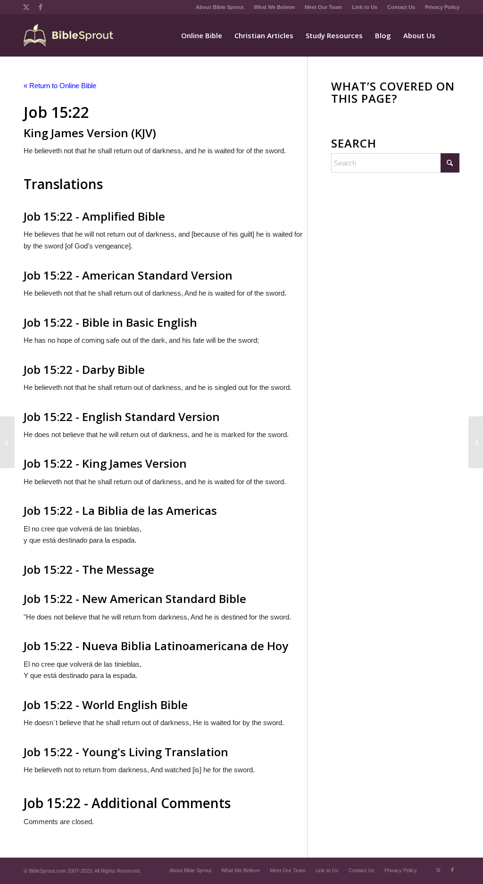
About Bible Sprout (220, 7)
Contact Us (401, 7)
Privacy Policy (442, 7)
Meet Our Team (323, 7)
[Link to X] (26, 7)
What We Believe (274, 7)
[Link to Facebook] (40, 7)
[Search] (450, 35)
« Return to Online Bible (60, 86)
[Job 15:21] (7, 442)
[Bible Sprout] (69, 35)
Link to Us (364, 7)
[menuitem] (220, 7)
